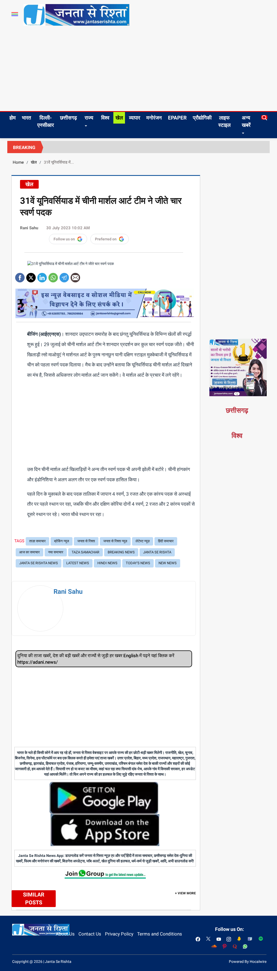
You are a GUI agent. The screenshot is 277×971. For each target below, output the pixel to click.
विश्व (105, 118)
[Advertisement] (138, 70)
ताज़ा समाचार (37, 541)
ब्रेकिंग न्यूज (61, 541)
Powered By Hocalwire (247, 961)
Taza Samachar (85, 552)
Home (18, 162)
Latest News (77, 563)
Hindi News (107, 563)
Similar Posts (33, 898)
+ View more (185, 893)
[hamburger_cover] (14, 14)
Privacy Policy (119, 934)
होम (12, 118)
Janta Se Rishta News (38, 563)
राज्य (89, 118)
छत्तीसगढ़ (68, 118)
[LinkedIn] (42, 276)
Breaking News (121, 552)
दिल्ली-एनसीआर (45, 121)
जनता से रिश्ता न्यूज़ (115, 541)
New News (168, 563)
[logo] (76, 14)
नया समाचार (55, 552)
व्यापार (134, 118)
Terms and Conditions (159, 934)
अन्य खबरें (246, 121)
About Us (65, 934)
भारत (26, 118)
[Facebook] (20, 276)
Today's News (138, 563)
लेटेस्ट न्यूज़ (143, 541)
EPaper (177, 118)
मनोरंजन (154, 118)
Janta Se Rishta (157, 552)
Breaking (24, 147)
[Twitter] (31, 276)
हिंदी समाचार (166, 541)
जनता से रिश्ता (86, 541)
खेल (119, 118)
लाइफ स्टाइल (224, 121)
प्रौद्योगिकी (202, 118)
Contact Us (89, 934)
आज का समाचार (29, 552)
